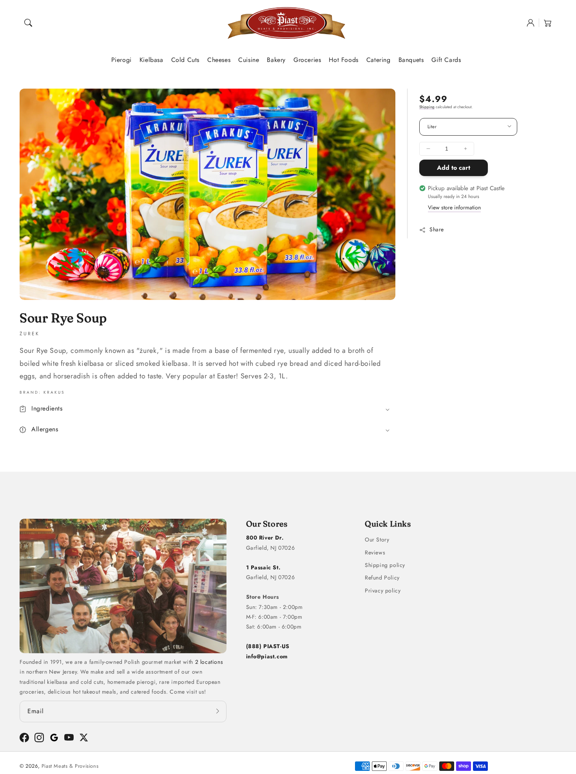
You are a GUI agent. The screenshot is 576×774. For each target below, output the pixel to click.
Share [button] (436, 229)
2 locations (209, 662)
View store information (454, 207)
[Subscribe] (217, 711)
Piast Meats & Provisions (70, 766)
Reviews (375, 552)
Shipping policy (385, 565)
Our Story (377, 539)
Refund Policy (382, 577)
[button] (28, 22)
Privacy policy (382, 590)
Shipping (427, 107)
